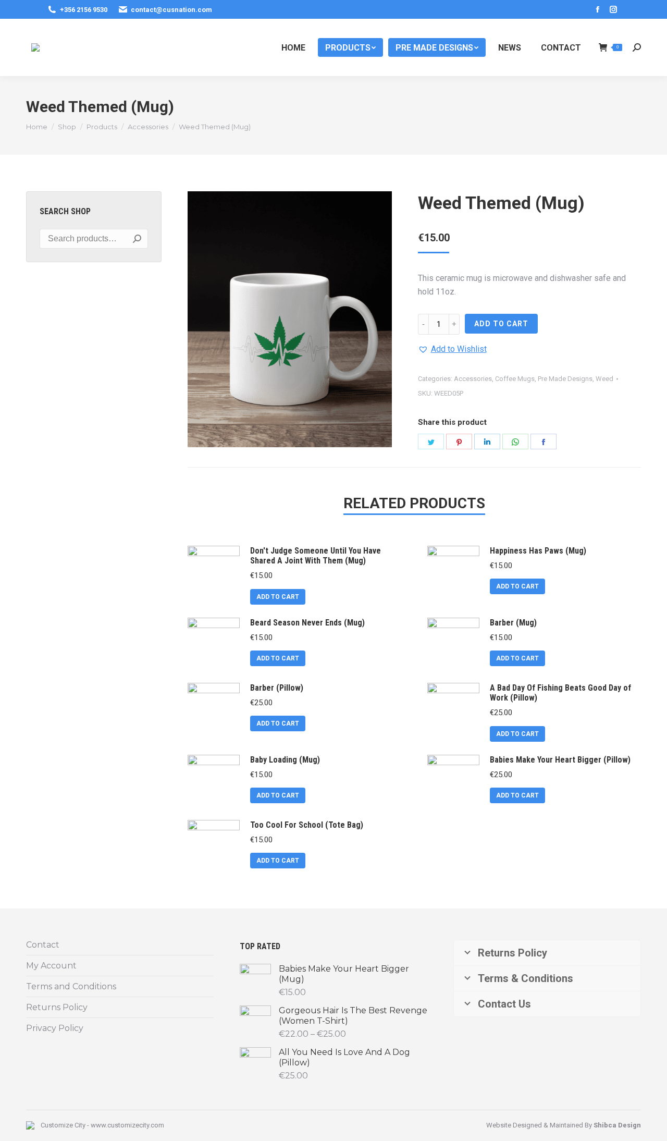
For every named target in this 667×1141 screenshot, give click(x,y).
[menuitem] (293, 47)
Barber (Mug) (513, 623)
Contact (42, 945)
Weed (604, 379)
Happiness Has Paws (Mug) (538, 551)
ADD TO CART (501, 324)
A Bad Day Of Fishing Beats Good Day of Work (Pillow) (560, 693)
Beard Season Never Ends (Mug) (307, 623)
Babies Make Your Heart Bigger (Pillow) (560, 760)
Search (137, 239)
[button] (452, 349)
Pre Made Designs (565, 379)
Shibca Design (617, 1125)
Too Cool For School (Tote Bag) (306, 825)
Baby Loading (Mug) (285, 760)
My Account (51, 966)
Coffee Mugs (515, 379)
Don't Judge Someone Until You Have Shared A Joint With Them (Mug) (315, 556)
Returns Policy (57, 1007)
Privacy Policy (54, 1028)
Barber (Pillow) (276, 688)
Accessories (473, 379)
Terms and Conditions (71, 986)
